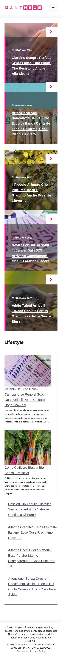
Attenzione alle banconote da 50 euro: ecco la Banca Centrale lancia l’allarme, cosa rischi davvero (31, 123)
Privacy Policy (37, 651)
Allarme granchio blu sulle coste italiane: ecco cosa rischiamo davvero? (32, 532)
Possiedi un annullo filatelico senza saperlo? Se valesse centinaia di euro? (29, 509)
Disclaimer (22, 651)
